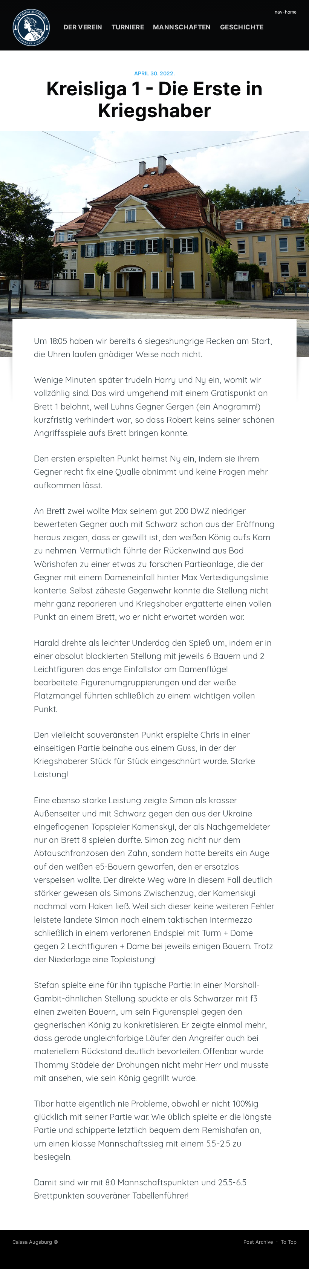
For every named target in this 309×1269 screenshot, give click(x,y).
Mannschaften (182, 27)
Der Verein (83, 27)
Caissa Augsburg (32, 1242)
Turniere (128, 27)
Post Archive (258, 1242)
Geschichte (242, 27)
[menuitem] (83, 27)
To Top (289, 1242)
